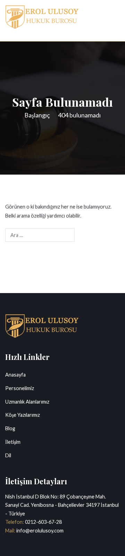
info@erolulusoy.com (39, 530)
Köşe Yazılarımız (22, 415)
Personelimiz (19, 388)
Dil (8, 455)
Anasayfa (15, 375)
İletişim (12, 442)
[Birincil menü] (113, 20)
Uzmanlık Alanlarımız (27, 402)
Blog (10, 428)
